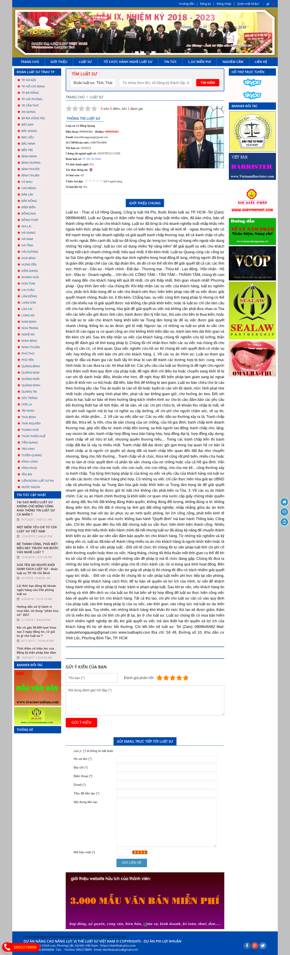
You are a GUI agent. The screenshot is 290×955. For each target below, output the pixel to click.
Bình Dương (31, 163)
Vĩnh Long (30, 461)
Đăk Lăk (27, 194)
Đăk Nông (29, 201)
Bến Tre (27, 150)
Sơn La (27, 404)
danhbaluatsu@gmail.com (120, 950)
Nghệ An (28, 334)
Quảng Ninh (31, 385)
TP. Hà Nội (29, 80)
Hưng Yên (29, 264)
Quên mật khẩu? (248, 4)
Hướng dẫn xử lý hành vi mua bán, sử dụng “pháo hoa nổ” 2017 (37, 611)
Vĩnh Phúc (29, 468)
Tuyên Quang (32, 455)
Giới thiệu (59, 62)
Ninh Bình (29, 341)
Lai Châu (28, 290)
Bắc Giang (29, 131)
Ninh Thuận (31, 347)
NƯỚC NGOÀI (31, 487)
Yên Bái (27, 474)
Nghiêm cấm (232, 62)
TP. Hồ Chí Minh (33, 86)
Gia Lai (26, 226)
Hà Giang (28, 233)
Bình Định (29, 156)
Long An (28, 315)
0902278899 (25, 947)
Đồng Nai (29, 213)
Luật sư (85, 62)
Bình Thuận (30, 175)
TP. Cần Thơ (30, 105)
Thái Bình (29, 417)
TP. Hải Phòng (32, 99)
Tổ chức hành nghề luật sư (128, 62)
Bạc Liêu (28, 137)
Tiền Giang (30, 442)
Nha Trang (30, 328)
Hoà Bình (29, 258)
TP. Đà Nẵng (30, 93)
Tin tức (170, 62)
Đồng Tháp (30, 220)
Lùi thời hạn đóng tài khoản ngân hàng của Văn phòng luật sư (36, 590)
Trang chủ (30, 62)
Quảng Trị (29, 391)
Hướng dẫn (186, 4)
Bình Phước (31, 169)
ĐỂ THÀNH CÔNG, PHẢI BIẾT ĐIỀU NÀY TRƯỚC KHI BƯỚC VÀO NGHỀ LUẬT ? (37, 548)
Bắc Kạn (28, 124)
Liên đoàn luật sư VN (38, 481)
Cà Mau (27, 182)
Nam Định (29, 322)
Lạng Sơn (29, 302)
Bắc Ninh (28, 143)
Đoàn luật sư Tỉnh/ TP (36, 72)
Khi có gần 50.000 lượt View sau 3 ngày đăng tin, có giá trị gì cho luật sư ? (36, 631)
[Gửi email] (284, 512)
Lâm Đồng (29, 296)
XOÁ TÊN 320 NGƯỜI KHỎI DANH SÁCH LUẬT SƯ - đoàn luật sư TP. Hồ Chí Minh (37, 569)
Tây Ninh (28, 411)
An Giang (28, 112)
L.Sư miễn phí (199, 62)
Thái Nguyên (31, 423)
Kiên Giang (30, 271)
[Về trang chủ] (284, 502)
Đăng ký (205, 4)
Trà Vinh (28, 449)
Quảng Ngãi (31, 379)
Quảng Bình (31, 366)
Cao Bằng (29, 188)
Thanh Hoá (30, 430)
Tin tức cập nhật (31, 495)
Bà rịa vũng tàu (33, 118)
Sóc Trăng (29, 398)
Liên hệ (261, 62)
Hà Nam (27, 239)
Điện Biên (29, 207)
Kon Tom (28, 283)
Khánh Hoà (30, 277)
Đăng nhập (224, 4)
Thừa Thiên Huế (33, 436)
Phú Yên (28, 360)
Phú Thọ (28, 353)
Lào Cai (27, 309)
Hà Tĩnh (27, 245)
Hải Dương (30, 252)
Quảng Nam (30, 372)
